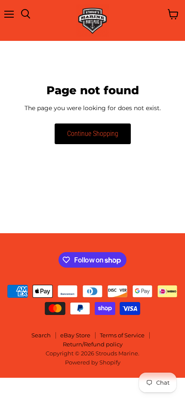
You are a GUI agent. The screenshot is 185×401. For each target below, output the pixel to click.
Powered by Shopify (92, 362)
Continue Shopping (92, 134)
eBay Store (75, 335)
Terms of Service (122, 335)
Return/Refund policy (93, 344)
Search (41, 335)
